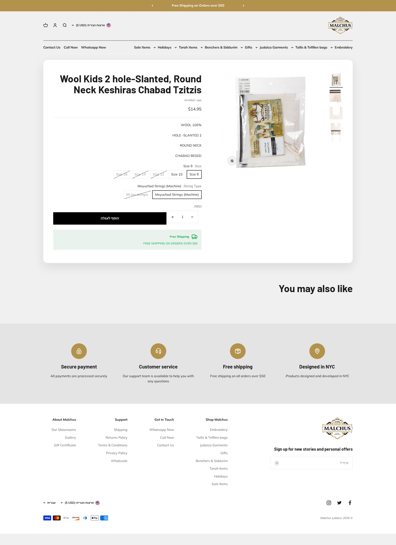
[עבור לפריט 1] (336, 80)
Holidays (164, 47)
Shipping (120, 430)
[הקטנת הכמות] (192, 217)
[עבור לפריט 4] (336, 133)
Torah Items (188, 47)
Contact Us (51, 47)
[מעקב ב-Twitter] (339, 503)
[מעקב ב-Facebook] (350, 503)
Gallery (70, 437)
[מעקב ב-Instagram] (329, 503)
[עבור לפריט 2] (336, 97)
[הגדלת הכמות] (173, 217)
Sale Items (142, 47)
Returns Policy (116, 437)
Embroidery (344, 47)
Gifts (248, 47)
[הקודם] (243, 5)
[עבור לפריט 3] (336, 113)
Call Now (71, 47)
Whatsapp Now (93, 47)
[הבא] (152, 5)
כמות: (198, 206)
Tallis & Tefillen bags (311, 47)
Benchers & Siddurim (221, 47)
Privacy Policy (116, 453)
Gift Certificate (65, 445)
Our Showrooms (64, 430)
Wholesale (119, 461)
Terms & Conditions (112, 445)
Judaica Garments (274, 47)
